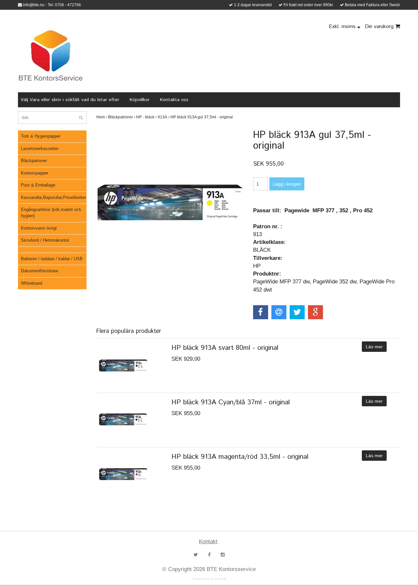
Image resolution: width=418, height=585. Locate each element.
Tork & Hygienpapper (40, 136)
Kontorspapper (34, 173)
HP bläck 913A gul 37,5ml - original (202, 117)
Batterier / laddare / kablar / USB (52, 258)
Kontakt (208, 541)
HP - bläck (146, 117)
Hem (101, 117)
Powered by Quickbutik (209, 578)
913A (163, 117)
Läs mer (374, 346)
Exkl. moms (343, 26)
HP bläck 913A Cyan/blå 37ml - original (230, 402)
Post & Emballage (38, 185)
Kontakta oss (174, 100)
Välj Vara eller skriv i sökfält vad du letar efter (70, 100)
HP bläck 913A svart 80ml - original (224, 348)
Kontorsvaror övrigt (39, 228)
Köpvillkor (140, 100)
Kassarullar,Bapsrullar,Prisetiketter (53, 197)
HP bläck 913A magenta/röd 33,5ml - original (239, 457)
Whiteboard (31, 283)
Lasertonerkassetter (39, 148)
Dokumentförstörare (39, 270)
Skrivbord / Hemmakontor (45, 240)
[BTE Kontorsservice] (50, 55)
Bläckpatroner (34, 160)
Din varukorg (380, 26)
